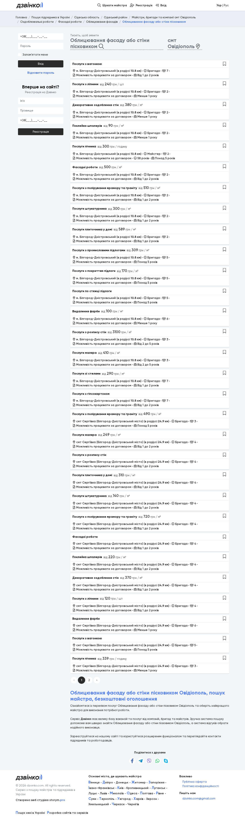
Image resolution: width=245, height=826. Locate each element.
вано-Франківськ (101, 788)
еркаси (118, 804)
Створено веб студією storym (40, 800)
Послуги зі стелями (86, 373)
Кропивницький (137, 788)
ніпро (107, 782)
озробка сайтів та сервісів (67, 813)
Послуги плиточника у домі (92, 229)
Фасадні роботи (85, 167)
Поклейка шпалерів (87, 126)
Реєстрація (41, 131)
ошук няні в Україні (30, 813)
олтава (146, 793)
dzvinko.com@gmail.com (198, 798)
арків (138, 799)
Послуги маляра (84, 352)
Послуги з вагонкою (87, 64)
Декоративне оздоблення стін (95, 105)
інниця (94, 782)
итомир (138, 782)
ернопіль (106, 799)
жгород (124, 799)
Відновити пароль (40, 72)
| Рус (222, 5)
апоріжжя (156, 782)
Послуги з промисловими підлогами (98, 250)
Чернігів (133, 804)
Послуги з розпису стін (89, 332)
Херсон (151, 799)
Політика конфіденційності (200, 786)
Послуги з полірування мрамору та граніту (104, 188)
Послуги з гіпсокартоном (90, 394)
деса (132, 793)
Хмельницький (98, 804)
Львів (103, 793)
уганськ (158, 788)
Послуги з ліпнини (85, 84)
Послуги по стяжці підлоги (92, 291)
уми (92, 799)
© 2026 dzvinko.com (30, 785)
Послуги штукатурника (89, 208)
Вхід (41, 63)
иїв (120, 788)
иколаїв (117, 793)
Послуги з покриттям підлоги (93, 271)
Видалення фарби (86, 311)
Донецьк (122, 782)
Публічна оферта (194, 781)
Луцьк (92, 793)
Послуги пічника (84, 146)
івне (160, 793)
